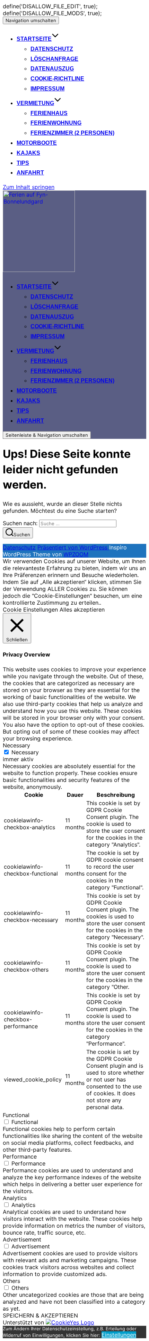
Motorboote (37, 143)
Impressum (47, 89)
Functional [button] (16, 1115)
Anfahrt (30, 173)
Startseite (34, 39)
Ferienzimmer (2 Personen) (72, 133)
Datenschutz (51, 49)
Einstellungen (119, 1334)
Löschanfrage (54, 59)
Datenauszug (52, 69)
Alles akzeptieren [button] (82, 609)
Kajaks (28, 153)
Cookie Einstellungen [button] (30, 609)
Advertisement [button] (22, 1239)
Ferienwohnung (55, 123)
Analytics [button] (15, 1197)
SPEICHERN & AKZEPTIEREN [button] (40, 1315)
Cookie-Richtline (57, 79)
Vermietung (35, 103)
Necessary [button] (16, 745)
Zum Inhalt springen (28, 186)
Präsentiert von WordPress (73, 547)
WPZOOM (75, 554)
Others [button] (11, 1280)
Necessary (25, 752)
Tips (23, 163)
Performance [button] (20, 1156)
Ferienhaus (49, 113)
